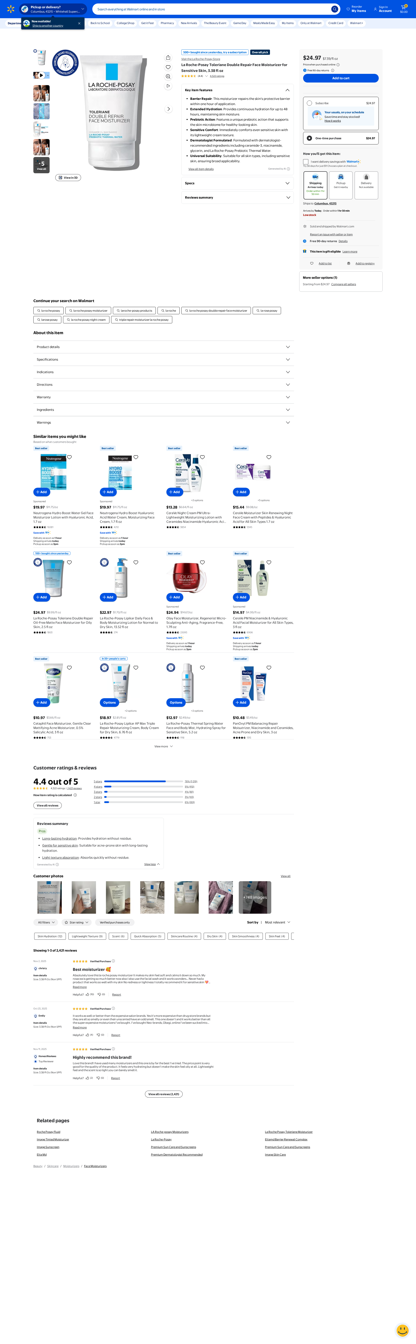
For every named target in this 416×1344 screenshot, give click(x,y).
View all (286, 876)
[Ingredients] (288, 409)
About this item (48, 332)
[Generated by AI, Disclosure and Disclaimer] (288, 168)
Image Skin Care (275, 1154)
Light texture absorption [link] (60, 857)
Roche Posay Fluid (48, 1131)
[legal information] (338, 64)
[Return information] (331, 70)
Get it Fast (147, 23)
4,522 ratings (217, 76)
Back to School (100, 23)
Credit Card (335, 23)
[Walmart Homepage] (10, 9)
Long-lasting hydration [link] (59, 838)
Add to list (325, 263)
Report (116, 994)
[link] (255, 897)
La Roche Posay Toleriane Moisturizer (289, 1131)
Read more (80, 987)
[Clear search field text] (325, 9)
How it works (333, 120)
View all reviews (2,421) (163, 1094)
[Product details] (288, 346)
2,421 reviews (74, 788)
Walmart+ (356, 23)
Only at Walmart (311, 23)
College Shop (125, 23)
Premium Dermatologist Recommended (177, 1154)
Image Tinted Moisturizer (53, 1139)
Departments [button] (17, 23)
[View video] (168, 86)
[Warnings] (288, 422)
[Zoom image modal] (168, 76)
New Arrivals (189, 23)
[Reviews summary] (206, 76)
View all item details (201, 169)
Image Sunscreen (48, 1147)
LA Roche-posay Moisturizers (169, 1131)
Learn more (350, 251)
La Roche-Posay (161, 1139)
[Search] (334, 9)
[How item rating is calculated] (75, 795)
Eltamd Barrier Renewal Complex (286, 1139)
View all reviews (47, 805)
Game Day (239, 23)
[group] (202, 76)
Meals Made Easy (264, 23)
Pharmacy (167, 23)
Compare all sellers (343, 284)
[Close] (80, 23)
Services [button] (43, 23)
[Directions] (288, 384)
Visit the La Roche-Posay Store (200, 59)
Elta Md (42, 1154)
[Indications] (288, 372)
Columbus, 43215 (325, 203)
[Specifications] (288, 359)
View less (150, 864)
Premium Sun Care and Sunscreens (173, 1147)
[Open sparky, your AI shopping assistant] (402, 1330)
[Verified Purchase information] (113, 961)
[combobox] (216, 9)
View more (161, 746)
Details (343, 241)
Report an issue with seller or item (331, 234)
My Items (288, 23)
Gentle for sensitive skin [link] (60, 845)
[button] (356, 9)
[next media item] (168, 109)
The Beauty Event (215, 23)
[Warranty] (288, 397)
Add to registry (365, 263)
